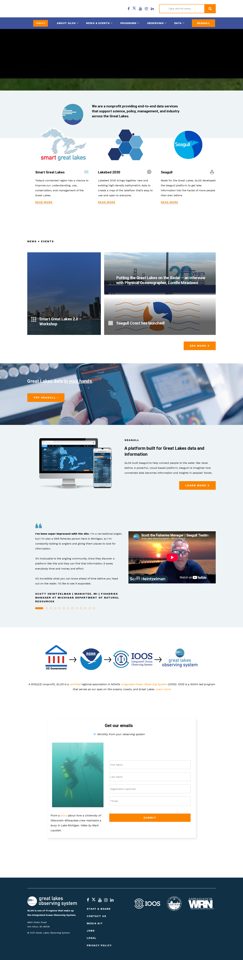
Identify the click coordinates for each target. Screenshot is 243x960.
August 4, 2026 (59, 334)
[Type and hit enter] (210, 8)
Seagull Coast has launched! (140, 323)
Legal (91, 938)
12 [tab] (90, 608)
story (63, 815)
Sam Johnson (41, 334)
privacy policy (99, 945)
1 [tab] (39, 608)
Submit (149, 817)
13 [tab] (94, 608)
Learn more (163, 689)
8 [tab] (72, 608)
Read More (44, 202)
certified (74, 684)
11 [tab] (85, 608)
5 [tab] (60, 608)
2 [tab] (47, 608)
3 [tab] (51, 608)
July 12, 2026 (114, 334)
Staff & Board (99, 908)
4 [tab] (55, 608)
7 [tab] (68, 608)
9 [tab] (77, 608)
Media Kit (95, 923)
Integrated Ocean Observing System (144, 684)
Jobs (91, 930)
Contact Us (96, 916)
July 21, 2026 (114, 293)
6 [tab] (64, 608)
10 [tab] (81, 608)
